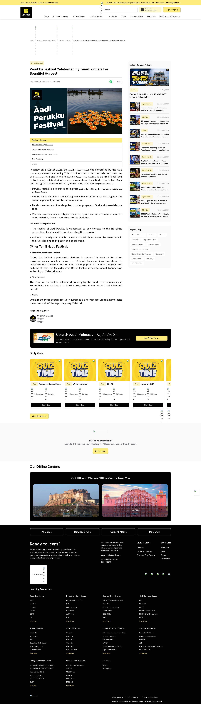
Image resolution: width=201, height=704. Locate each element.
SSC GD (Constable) (111, 607)
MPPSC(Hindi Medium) (147, 611)
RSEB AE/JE (70, 679)
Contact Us (166, 559)
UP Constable (108, 640)
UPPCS (141, 607)
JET (140, 643)
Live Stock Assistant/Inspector (151, 646)
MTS (104, 617)
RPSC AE (69, 682)
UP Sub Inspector (109, 636)
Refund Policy (133, 697)
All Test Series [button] (79, 16)
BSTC (32, 614)
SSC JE (69, 668)
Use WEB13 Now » (151, 338)
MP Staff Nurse (35, 650)
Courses (140, 547)
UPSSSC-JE (70, 672)
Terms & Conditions (150, 697)
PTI (31, 617)
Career (164, 555)
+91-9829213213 (151, 11)
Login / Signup (172, 9)
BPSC (141, 617)
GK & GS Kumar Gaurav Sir (113, 600)
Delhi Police (107, 611)
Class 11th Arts (71, 650)
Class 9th (70, 643)
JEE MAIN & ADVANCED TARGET (41, 668)
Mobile (105, 665)
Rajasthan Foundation (74, 600)
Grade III (33, 604)
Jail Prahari (70, 614)
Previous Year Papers (146, 555)
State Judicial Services (75, 665)
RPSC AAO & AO (145, 650)
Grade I (32, 611)
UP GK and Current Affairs (112, 646)
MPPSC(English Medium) (148, 614)
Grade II (33, 607)
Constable (70, 611)
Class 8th (70, 640)
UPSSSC (142, 640)
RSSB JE (69, 675)
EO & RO (142, 604)
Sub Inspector (71, 607)
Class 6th (70, 633)
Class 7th (69, 636)
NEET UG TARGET (36, 675)
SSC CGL (106, 604)
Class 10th (70, 646)
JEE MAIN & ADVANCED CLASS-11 (42, 665)
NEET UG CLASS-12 (37, 672)
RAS (67, 604)
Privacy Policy (117, 697)
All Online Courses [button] (60, 16)
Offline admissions (144, 551)
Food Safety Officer (146, 633)
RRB (31, 640)
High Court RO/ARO (110, 650)
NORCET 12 (34, 636)
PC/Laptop (107, 668)
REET (31, 600)
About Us (165, 547)
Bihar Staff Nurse (36, 646)
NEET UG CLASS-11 (37, 679)
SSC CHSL (107, 614)
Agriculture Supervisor (147, 636)
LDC (67, 617)
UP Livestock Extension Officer (114, 633)
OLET (32, 682)
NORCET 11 (33, 633)
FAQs (163, 551)
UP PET (105, 643)
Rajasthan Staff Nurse (38, 643)
